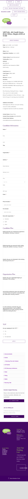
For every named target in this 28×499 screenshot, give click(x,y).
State (4, 185)
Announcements (8, 354)
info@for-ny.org (21, 431)
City (4, 178)
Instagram (4, 450)
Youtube (4, 453)
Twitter (4, 449)
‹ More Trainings (14, 40)
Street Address (6, 166)
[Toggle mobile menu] (25, 19)
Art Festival (7, 364)
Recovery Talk (8, 382)
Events (6, 357)
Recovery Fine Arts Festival (11, 361)
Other (6, 224)
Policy (6, 375)
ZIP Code (5, 191)
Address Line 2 (6, 172)
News (6, 371)
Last (4, 142)
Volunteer (7, 219)
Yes (5, 331)
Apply (14, 341)
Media (6, 379)
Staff (6, 221)
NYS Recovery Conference (11, 368)
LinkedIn (4, 454)
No (5, 334)
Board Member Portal (15, 478)
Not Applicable (8, 336)
